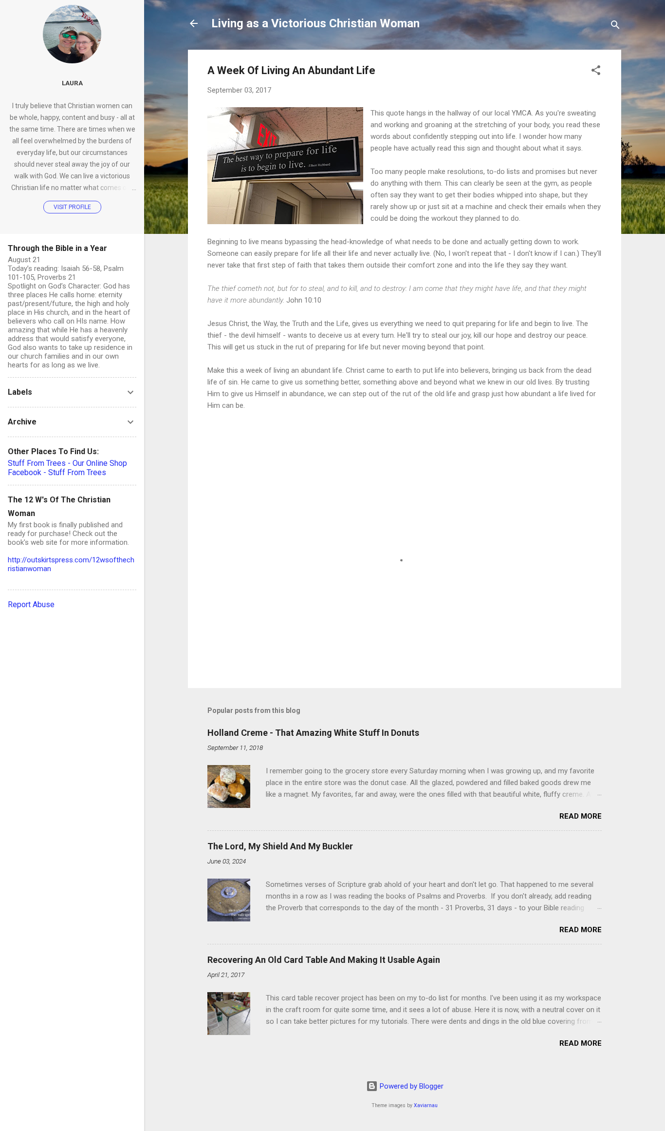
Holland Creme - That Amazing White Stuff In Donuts (313, 733)
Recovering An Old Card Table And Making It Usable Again (323, 960)
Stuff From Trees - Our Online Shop (67, 463)
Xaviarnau (426, 1105)
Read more (580, 816)
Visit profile (72, 207)
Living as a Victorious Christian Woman (315, 23)
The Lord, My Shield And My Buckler (280, 846)
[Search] (615, 26)
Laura (72, 83)
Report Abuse (31, 604)
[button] (596, 71)
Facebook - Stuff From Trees (57, 472)
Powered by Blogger (410, 1086)
